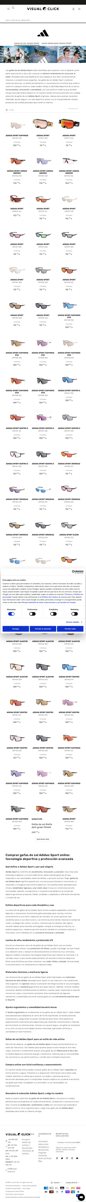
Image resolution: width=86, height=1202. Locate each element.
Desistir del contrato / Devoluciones (27, 1145)
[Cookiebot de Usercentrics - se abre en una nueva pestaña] (73, 572)
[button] (8, 13)
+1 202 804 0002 (11, 1157)
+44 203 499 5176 (12, 1152)
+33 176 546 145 (13, 1163)
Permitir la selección (43, 629)
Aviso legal (26, 1188)
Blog (40, 1161)
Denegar (15, 629)
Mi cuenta (26, 1139)
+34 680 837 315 (13, 1141)
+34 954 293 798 (12, 1146)
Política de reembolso (13, 1185)
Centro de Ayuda (44, 1158)
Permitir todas (70, 629)
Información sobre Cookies (15, 1194)
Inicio (8, 20)
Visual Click (15, 1182)
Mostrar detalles (72, 622)
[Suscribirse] (78, 1142)
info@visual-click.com (12, 1170)
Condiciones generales (13, 1188)
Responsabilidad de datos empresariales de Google (23, 1197)
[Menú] (8, 8)
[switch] (32, 614)
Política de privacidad (29, 1185)
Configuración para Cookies (15, 1191)
